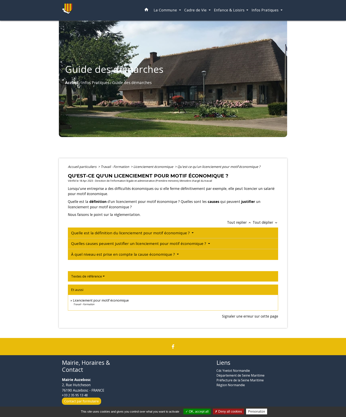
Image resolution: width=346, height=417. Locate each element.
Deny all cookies (229, 411)
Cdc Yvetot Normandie (233, 370)
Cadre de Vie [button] (196, 9)
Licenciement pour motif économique (101, 300)
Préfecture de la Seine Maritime (240, 380)
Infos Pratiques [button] (265, 9)
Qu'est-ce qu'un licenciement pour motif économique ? (218, 166)
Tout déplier (265, 222)
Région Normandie (230, 385)
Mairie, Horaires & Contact (86, 366)
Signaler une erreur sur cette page (250, 316)
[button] (146, 10)
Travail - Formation (115, 166)
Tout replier (239, 222)
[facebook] (173, 346)
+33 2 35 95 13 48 (75, 395)
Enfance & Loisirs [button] (229, 9)
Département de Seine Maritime (240, 375)
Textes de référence (86, 276)
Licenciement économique (153, 166)
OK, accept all (198, 411)
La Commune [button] (166, 9)
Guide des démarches (132, 82)
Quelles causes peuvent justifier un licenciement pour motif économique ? (139, 243)
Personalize (256, 411)
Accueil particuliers (82, 166)
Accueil (71, 82)
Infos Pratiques (95, 82)
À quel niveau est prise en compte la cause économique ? (123, 254)
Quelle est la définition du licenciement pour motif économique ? (131, 233)
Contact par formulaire (81, 401)
